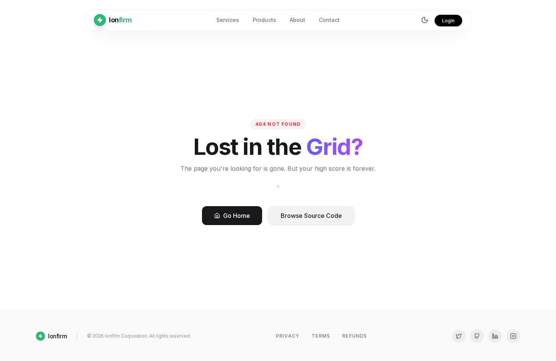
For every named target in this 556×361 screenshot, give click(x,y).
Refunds (354, 336)
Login (448, 20)
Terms (321, 336)
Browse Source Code (311, 215)
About (297, 20)
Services (227, 20)
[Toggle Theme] (425, 20)
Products (264, 20)
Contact (329, 20)
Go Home (236, 215)
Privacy (288, 336)
